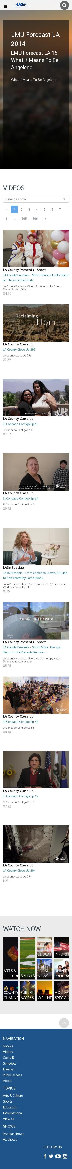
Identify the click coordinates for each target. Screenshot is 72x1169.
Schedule (9, 1063)
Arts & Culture (13, 1096)
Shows (8, 1046)
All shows (10, 1139)
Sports (8, 1101)
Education (10, 1107)
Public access (12, 1075)
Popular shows (13, 1134)
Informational (13, 1113)
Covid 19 (9, 1058)
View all (8, 1119)
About (7, 1081)
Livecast (9, 1069)
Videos (8, 1052)
